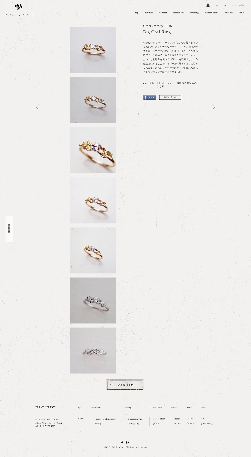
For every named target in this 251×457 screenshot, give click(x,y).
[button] (208, 5)
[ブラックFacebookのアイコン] (122, 442)
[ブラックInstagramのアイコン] (128, 442)
